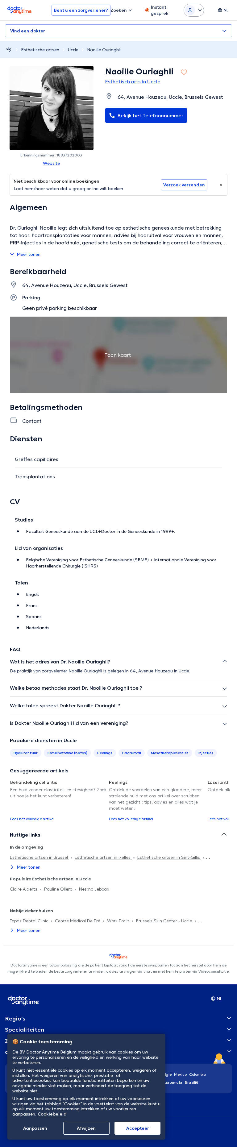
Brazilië (191, 1082)
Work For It (119, 921)
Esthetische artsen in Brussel (39, 857)
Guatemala (172, 1082)
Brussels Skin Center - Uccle (164, 921)
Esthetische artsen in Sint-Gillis (169, 857)
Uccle (73, 49)
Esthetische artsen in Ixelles (103, 857)
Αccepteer (137, 1128)
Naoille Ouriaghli (104, 49)
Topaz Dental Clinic (29, 921)
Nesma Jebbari (94, 889)
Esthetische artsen (40, 49)
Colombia (197, 1074)
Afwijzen (86, 1128)
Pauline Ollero (58, 889)
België (166, 1074)
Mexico (180, 1074)
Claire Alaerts (24, 889)
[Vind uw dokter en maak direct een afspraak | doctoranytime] (8, 49)
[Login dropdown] (194, 10)
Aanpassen (35, 1128)
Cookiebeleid (52, 1114)
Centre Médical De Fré (78, 921)
